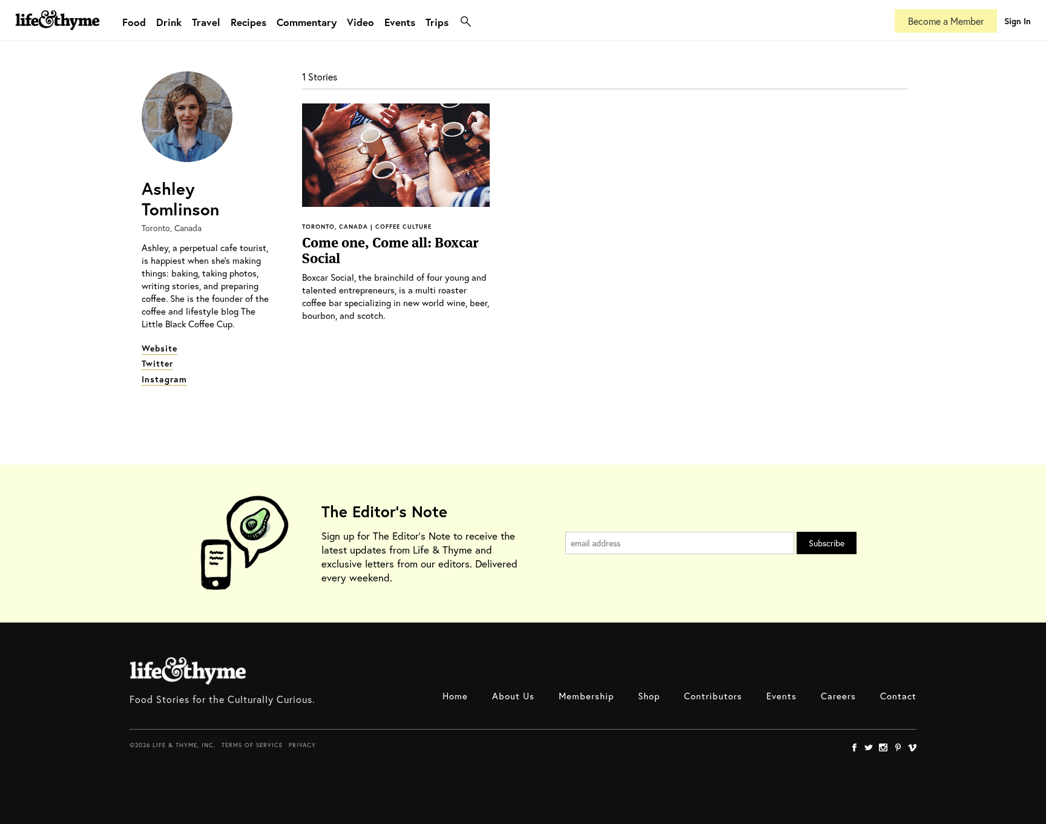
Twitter (157, 363)
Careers (838, 696)
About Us (513, 696)
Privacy (302, 745)
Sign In (1017, 21)
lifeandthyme (57, 32)
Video (360, 22)
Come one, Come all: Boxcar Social (390, 250)
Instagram (164, 379)
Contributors (713, 696)
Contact (898, 696)
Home (455, 696)
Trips (437, 22)
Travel (206, 22)
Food (134, 22)
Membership (586, 696)
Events (399, 22)
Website (159, 348)
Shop (649, 696)
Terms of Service (252, 745)
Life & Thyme (188, 670)
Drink (169, 22)
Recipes (248, 22)
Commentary (307, 22)
